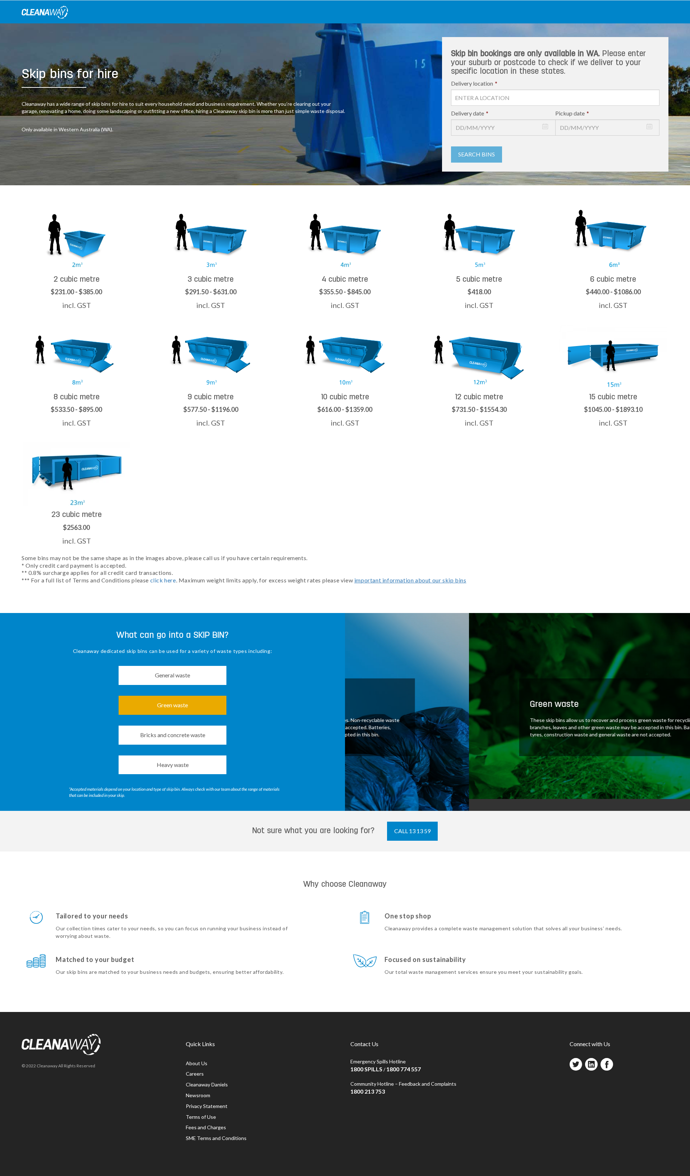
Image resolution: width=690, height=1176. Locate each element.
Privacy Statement (206, 1106)
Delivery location (474, 83)
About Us (196, 1063)
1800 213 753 (367, 1091)
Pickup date (572, 113)
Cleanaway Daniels (207, 1084)
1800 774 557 (403, 1069)
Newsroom (198, 1095)
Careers (195, 1074)
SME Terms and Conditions (216, 1138)
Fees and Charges (206, 1127)
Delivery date (469, 113)
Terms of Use (201, 1117)
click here (163, 580)
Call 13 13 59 (412, 830)
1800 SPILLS (366, 1069)
